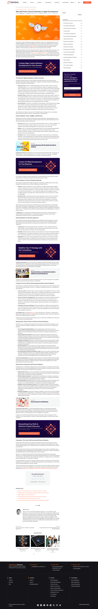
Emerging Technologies (72, 46)
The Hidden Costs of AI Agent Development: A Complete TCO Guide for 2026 (23, 541)
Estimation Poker (44, 52)
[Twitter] (54, 605)
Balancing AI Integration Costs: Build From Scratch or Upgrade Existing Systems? (38, 541)
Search (64, 12)
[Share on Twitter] (36, 505)
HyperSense (33, 46)
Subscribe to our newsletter (28, 468)
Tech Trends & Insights (72, 65)
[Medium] (41, 605)
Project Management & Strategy (72, 57)
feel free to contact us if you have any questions (46, 468)
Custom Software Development (72, 36)
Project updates (72, 59)
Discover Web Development (27, 169)
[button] (17, 545)
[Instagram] (44, 605)
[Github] (57, 605)
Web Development (72, 67)
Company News (72, 31)
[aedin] (38, 605)
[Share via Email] (39, 505)
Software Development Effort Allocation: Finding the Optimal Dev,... (53, 549)
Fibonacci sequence (35, 52)
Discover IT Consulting (26, 255)
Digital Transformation (72, 44)
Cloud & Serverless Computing (72, 28)
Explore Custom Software (27, 71)
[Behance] (50, 605)
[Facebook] (47, 605)
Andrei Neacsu (22, 13)
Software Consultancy (72, 62)
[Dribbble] (60, 605)
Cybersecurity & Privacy (72, 38)
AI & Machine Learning (72, 23)
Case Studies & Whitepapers (72, 25)
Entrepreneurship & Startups (72, 49)
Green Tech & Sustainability (72, 52)
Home (17, 7)
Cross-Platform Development (72, 33)
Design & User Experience (72, 41)
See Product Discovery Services (29, 433)
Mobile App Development (72, 54)
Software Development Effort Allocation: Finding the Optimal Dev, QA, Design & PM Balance (53, 541)
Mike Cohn (32, 312)
